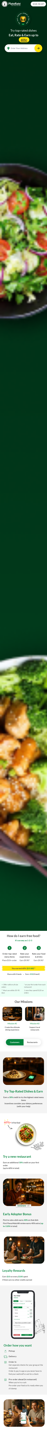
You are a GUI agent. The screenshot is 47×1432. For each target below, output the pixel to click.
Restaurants (32, 1042)
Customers (14, 1042)
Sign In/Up (38, 4)
